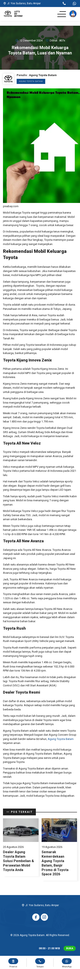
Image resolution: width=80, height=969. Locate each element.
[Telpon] (64, 4)
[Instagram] (44, 917)
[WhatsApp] (74, 4)
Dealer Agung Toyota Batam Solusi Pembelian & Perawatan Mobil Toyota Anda (18, 861)
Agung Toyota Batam (31, 81)
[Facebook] (36, 917)
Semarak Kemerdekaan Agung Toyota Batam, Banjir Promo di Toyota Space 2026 (55, 863)
